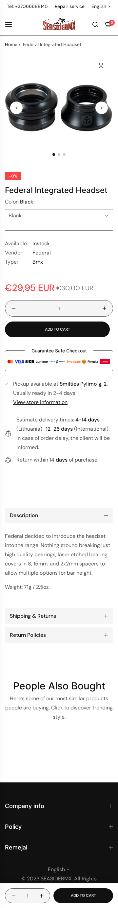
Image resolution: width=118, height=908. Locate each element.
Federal (41, 252)
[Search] (95, 24)
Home (11, 44)
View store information (40, 402)
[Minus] (13, 308)
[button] (101, 107)
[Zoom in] (100, 66)
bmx (37, 261)
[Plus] (104, 308)
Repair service (70, 6)
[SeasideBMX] (59, 24)
